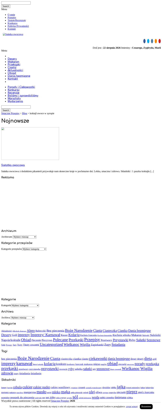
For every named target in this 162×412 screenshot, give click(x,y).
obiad (112, 363)
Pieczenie (36, 340)
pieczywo (130, 364)
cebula (17, 387)
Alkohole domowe (19, 331)
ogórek (85, 392)
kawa (35, 364)
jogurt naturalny (133, 387)
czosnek (81, 387)
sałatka (79, 368)
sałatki (87, 369)
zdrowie (7, 373)
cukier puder (41, 387)
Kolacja (74, 335)
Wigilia (85, 344)
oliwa (99, 392)
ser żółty (51, 397)
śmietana (120, 397)
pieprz (131, 391)
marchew (19, 392)
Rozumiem (146, 406)
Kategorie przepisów (11, 249)
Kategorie (6, 305)
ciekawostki (98, 358)
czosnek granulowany (94, 388)
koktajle (40, 364)
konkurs (61, 364)
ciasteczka (66, 358)
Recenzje (13, 92)
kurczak (79, 364)
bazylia (9, 388)
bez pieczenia (9, 358)
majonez (5, 392)
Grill (14, 335)
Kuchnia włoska (122, 335)
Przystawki (120, 340)
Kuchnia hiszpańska (104, 335)
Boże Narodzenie (79, 330)
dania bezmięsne (119, 358)
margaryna (30, 392)
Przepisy (12, 17)
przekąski (9, 368)
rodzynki (38, 398)
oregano (106, 392)
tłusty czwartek (115, 369)
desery (140, 359)
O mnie (11, 14)
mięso (96, 364)
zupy (16, 373)
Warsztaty (14, 98)
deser (134, 358)
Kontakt (12, 29)
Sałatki (141, 340)
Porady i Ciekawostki (21, 87)
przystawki (50, 368)
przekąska (152, 364)
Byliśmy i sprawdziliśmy (23, 95)
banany (4, 388)
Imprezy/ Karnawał (45, 335)
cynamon (74, 388)
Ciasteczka (110, 330)
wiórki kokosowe (85, 398)
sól (75, 396)
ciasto (85, 358)
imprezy (24, 335)
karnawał (24, 363)
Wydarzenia (15, 101)
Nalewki (145, 335)
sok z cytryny (61, 398)
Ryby (132, 340)
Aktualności (15, 70)
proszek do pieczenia (22, 397)
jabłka (113, 387)
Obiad (12, 73)
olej (92, 392)
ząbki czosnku (107, 397)
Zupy (107, 344)
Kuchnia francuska (88, 335)
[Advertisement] (81, 204)
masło (41, 392)
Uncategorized (51, 344)
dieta (148, 358)
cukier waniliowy (60, 387)
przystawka (34, 369)
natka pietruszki (76, 393)
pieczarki (122, 364)
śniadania (24, 373)
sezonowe (103, 369)
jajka (121, 386)
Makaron (13, 61)
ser (94, 368)
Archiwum (6, 236)
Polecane (60, 339)
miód (49, 392)
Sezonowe (153, 340)
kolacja (50, 363)
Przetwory (106, 340)
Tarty (15, 345)
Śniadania (118, 344)
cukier (27, 387)
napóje (104, 364)
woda (95, 397)
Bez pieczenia (55, 330)
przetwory (24, 369)
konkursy (71, 364)
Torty (19, 344)
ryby (71, 368)
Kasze (64, 335)
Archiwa (5, 317)
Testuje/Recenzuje (17, 20)
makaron (88, 364)
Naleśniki (155, 335)
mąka (65, 392)
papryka (112, 392)
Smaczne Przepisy (60, 400)
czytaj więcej (132, 406)
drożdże (106, 387)
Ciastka (123, 330)
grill (154, 359)
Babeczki (40, 330)
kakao (143, 387)
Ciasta (12, 67)
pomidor (5, 397)
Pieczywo (47, 340)
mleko (56, 392)
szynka (69, 398)
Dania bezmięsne (19, 76)
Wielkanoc (71, 344)
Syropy (9, 345)
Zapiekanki (97, 344)
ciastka (77, 358)
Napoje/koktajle (10, 340)
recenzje (63, 369)
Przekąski (14, 64)
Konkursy (13, 23)
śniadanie (36, 373)
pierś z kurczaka (146, 392)
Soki (3, 345)
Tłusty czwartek (31, 344)
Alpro (31, 330)
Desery (12, 58)
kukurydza (150, 387)
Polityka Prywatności (18, 26)
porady (140, 364)
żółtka (130, 397)
